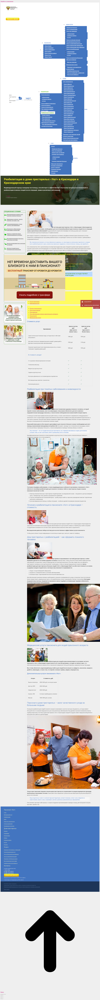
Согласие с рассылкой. (35, 887)
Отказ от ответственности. (24, 887)
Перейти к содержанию (7, 1)
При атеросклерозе (35, 310)
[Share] (2, 994)
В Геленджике (7, 835)
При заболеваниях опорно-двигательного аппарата (44, 314)
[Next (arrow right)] (2, 997)
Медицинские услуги (35, 317)
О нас (5, 812)
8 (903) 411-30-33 (12, 13)
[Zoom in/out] (5, 994)
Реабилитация (7, 817)
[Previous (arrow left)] (1, 997)
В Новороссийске (7, 840)
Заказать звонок (12, 19)
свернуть (97, 307)
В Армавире (6, 833)
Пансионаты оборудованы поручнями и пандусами (14, 229)
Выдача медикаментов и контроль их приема (16, 244)
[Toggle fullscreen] (3, 994)
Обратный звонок (11, 875)
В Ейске (5, 838)
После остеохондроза (35, 308)
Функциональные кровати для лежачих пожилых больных (15, 215)
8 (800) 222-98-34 (12, 16)
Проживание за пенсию (9, 826)
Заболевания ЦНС (34, 303)
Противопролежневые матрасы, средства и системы (15, 239)
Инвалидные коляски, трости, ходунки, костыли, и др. (15, 220)
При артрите (33, 316)
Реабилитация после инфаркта (10, 863)
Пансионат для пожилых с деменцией (12, 849)
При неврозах (33, 312)
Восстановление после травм (10, 861)
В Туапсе (6, 844)
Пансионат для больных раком (10, 858)
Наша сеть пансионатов (9, 821)
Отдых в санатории (8, 823)
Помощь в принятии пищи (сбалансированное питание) (14, 234)
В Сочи (5, 842)
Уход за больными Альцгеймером (11, 854)
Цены (5, 819)
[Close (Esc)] (1, 994)
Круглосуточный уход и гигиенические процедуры (14, 249)
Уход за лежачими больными (10, 856)
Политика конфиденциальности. (11, 887)
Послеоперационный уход (9, 852)
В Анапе (6, 831)
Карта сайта (6, 889)
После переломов (34, 301)
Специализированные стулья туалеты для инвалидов (14, 224)
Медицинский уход (8, 814)
